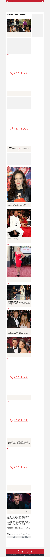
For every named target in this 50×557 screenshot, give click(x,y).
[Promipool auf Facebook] (18, 551)
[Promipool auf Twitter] (22, 551)
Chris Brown (21, 239)
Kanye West (16, 304)
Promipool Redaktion (11, 16)
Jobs (24, 554)
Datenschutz (31, 554)
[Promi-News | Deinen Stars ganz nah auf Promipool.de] (13, 1)
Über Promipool (19, 554)
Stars (9, 12)
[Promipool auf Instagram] (27, 551)
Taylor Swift (13, 303)
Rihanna (26, 239)
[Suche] (40, 1)
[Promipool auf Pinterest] (31, 551)
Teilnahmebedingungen (12, 554)
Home (7, 12)
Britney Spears (15, 280)
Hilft (27, 554)
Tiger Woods (19, 148)
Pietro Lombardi (20, 94)
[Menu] (42, 1)
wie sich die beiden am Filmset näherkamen (19, 530)
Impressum (35, 554)
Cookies (39, 554)
